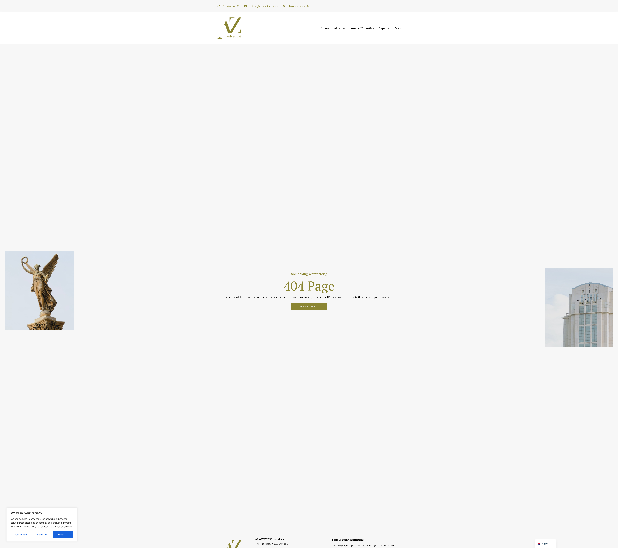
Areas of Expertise (362, 28)
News (397, 28)
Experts (384, 28)
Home (325, 28)
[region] (41, 525)
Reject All (42, 534)
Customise (21, 534)
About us (339, 28)
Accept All (62, 534)
